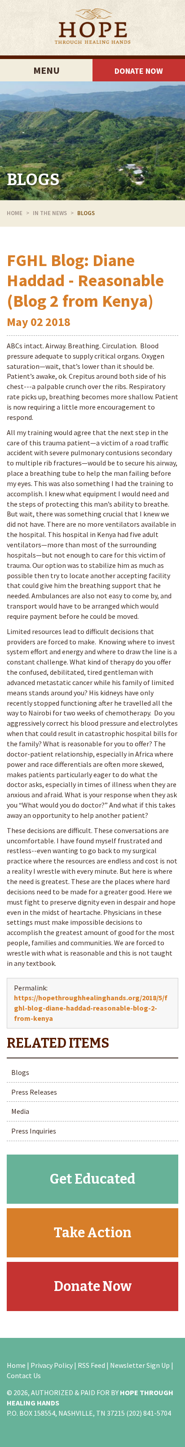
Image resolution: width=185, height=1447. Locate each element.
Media (20, 1111)
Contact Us (24, 1375)
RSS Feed (91, 1365)
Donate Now (139, 71)
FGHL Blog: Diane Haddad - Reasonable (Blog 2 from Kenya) (85, 280)
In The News (50, 213)
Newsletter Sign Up (140, 1365)
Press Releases (34, 1091)
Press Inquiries (33, 1130)
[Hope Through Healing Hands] (92, 27)
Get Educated (92, 1179)
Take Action (93, 1233)
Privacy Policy (52, 1365)
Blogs (33, 180)
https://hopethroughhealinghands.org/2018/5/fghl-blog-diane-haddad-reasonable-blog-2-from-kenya (90, 1008)
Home (14, 213)
